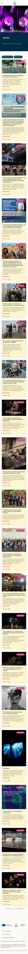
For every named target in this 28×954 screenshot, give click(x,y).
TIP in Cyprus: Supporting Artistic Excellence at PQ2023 (13, 341)
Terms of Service (6, 934)
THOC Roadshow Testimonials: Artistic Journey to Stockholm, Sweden (12, 511)
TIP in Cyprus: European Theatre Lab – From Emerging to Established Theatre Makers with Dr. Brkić (14, 226)
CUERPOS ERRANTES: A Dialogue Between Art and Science (13, 76)
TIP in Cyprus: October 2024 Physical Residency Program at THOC (14, 472)
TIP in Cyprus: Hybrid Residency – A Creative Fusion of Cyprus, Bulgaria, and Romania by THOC (14, 382)
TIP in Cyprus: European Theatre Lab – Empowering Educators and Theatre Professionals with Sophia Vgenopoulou (14, 180)
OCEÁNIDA (6, 768)
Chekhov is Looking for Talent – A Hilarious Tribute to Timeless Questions (13, 892)
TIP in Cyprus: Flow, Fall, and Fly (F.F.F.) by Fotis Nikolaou (12, 712)
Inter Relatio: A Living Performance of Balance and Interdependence (13, 855)
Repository (18, 57)
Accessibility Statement (8, 937)
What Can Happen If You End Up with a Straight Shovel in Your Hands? (13, 669)
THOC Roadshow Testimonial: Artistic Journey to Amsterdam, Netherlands (12, 555)
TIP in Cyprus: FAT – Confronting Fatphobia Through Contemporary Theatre (13, 633)
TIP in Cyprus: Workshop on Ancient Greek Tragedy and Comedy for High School (14, 595)
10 (21, 908)
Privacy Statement (7, 931)
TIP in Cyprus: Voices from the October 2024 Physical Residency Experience (13, 419)
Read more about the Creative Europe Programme (14, 950)
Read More (6, 86)
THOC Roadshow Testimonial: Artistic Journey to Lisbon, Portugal (13, 304)
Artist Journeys (7, 57)
